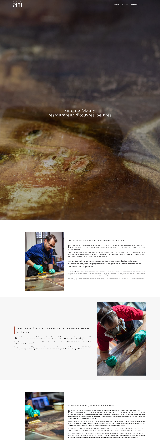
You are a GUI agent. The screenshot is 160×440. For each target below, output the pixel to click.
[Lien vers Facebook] (143, 4)
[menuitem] (116, 4)
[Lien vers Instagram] (146, 4)
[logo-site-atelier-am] (18, 4)
